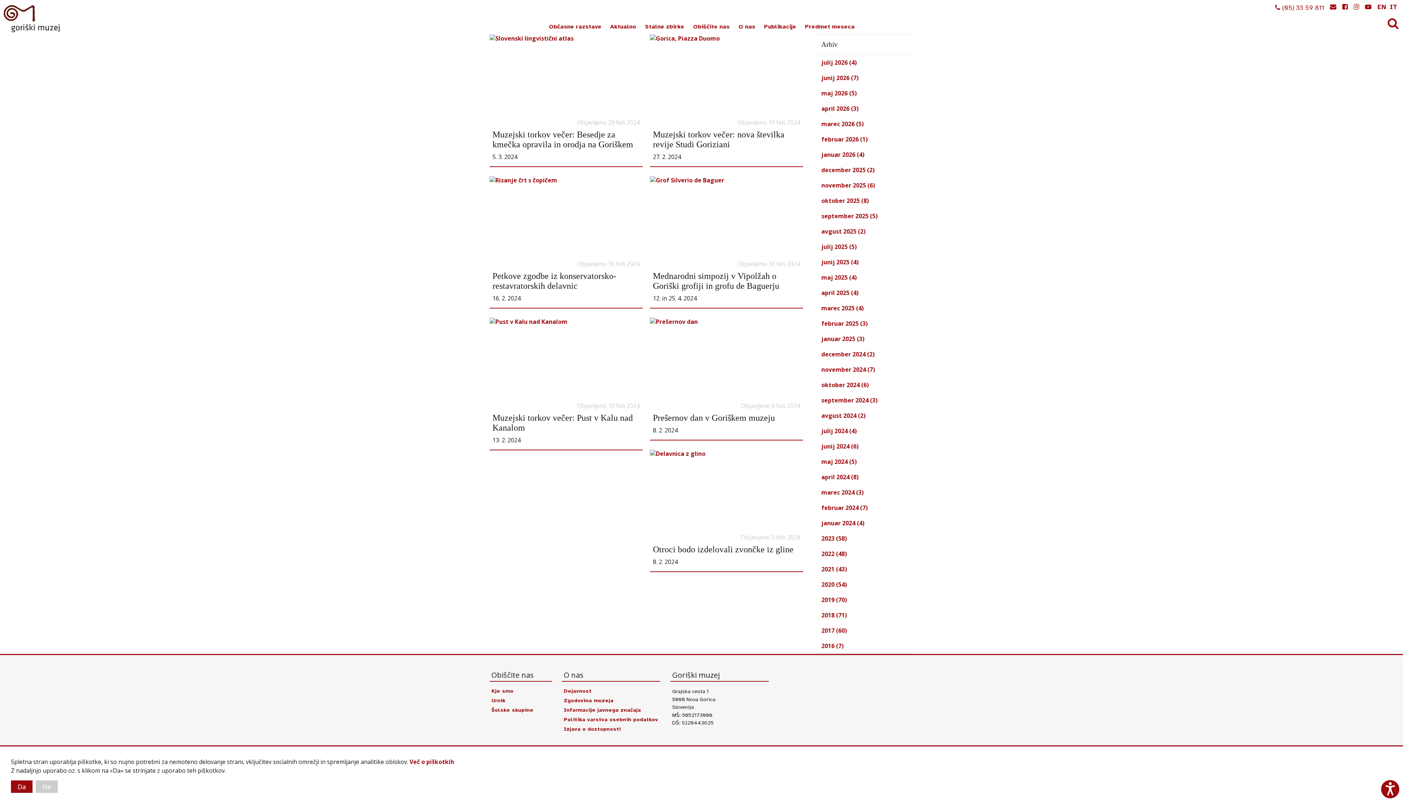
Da (22, 786)
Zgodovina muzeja (588, 700)
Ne (46, 786)
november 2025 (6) (848, 185)
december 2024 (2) (848, 354)
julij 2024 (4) (839, 431)
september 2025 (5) (849, 216)
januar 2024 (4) (842, 523)
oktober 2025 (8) (845, 201)
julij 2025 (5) (839, 247)
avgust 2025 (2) (843, 231)
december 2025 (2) (848, 170)
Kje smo (502, 691)
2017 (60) (834, 631)
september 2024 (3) (849, 400)
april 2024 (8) (840, 477)
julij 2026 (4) (839, 62)
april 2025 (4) (840, 293)
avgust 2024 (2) (843, 416)
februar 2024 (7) (844, 508)
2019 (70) (834, 600)
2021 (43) (834, 569)
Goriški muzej (32, 18)
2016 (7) (832, 646)
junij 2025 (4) (840, 262)
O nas (746, 26)
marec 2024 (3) (842, 492)
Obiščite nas (711, 26)
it (1393, 7)
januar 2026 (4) (842, 155)
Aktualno (623, 26)
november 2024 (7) (848, 370)
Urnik (498, 700)
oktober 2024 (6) (845, 385)
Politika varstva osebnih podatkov (611, 719)
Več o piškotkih (432, 762)
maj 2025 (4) (839, 277)
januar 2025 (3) (842, 339)
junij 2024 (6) (840, 446)
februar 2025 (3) (844, 323)
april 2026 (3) (840, 109)
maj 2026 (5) (839, 93)
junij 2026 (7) (840, 78)
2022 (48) (834, 554)
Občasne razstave (575, 26)
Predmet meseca (830, 26)
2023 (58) (834, 538)
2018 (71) (834, 615)
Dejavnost (578, 691)
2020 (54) (834, 584)
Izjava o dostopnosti (592, 729)
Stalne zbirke (664, 26)
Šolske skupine (512, 710)
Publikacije (780, 26)
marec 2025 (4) (842, 308)
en (1381, 7)
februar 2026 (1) (844, 139)
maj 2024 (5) (839, 462)
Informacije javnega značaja (602, 710)
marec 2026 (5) (842, 124)
